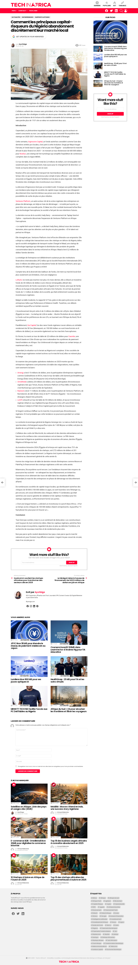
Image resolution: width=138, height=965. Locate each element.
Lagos (122, 922)
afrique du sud (114, 898)
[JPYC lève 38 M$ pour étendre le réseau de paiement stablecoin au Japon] (29, 630)
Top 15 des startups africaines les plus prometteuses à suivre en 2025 (68, 878)
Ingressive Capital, (35, 142)
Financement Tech (111, 910)
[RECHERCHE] (121, 10)
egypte (102, 907)
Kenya (114, 922)
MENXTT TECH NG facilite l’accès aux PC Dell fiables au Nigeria (29, 710)
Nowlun (22, 154)
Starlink (107, 934)
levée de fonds (98, 925)
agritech (108, 901)
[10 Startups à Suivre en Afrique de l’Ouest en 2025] (29, 864)
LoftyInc (19, 280)
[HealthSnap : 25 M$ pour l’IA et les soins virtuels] (69, 666)
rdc (116, 931)
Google (103, 916)
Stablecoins (97, 934)
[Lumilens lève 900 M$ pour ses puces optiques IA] (29, 666)
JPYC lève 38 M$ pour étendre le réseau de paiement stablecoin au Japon (28, 646)
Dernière (97, 5)
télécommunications (99, 946)
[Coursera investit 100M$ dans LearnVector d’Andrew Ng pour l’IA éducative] (69, 632)
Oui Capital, (32, 325)
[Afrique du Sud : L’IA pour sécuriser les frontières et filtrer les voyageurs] (69, 696)
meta (117, 925)
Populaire (107, 5)
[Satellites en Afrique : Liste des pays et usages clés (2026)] (29, 794)
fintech (95, 913)
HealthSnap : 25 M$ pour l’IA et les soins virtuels (67, 680)
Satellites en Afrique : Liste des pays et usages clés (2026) (28, 808)
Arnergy (20, 373)
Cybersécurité (119, 904)
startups (95, 937)
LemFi (20, 400)
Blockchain (118, 901)
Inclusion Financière (116, 916)
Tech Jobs (33, 11)
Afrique (103, 898)
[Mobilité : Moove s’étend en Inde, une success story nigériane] (69, 794)
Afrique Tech (97, 901)
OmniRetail (22, 382)
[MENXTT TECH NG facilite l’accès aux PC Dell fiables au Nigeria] (29, 696)
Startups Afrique (98, 940)
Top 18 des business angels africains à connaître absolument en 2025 (69, 842)
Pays (14, 11)
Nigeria (95, 928)
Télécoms (114, 946)
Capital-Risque (98, 904)
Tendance (122, 5)
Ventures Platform (23, 201)
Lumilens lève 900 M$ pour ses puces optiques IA (26, 680)
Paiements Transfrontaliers (102, 931)
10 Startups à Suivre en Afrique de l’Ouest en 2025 (27, 878)
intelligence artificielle (100, 919)
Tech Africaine (112, 940)
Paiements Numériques (109, 928)
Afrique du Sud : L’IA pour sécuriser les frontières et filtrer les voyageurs (69, 710)
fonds (117, 913)
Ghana (95, 916)
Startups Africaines (108, 937)
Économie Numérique (114, 949)
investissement (116, 919)
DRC (94, 907)
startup (115, 934)
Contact (22, 11)
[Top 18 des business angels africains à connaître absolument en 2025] (69, 828)
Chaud (14, 785)
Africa (95, 898)
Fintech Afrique (106, 913)
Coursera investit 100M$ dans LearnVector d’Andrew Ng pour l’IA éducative (68, 649)
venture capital (98, 949)
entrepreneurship (114, 907)
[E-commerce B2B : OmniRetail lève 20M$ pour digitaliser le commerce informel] (29, 828)
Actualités (25, 640)
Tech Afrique (97, 943)
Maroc (109, 925)
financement (97, 910)
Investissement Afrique (100, 922)
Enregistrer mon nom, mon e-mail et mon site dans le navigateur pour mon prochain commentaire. (50, 766)
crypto (109, 904)
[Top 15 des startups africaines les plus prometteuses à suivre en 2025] (69, 864)
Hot (114, 5)
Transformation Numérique (114, 943)
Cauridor (71, 336)
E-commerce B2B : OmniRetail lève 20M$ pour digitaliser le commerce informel (28, 843)
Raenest (21, 391)
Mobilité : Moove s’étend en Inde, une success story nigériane (67, 808)
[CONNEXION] (125, 10)
